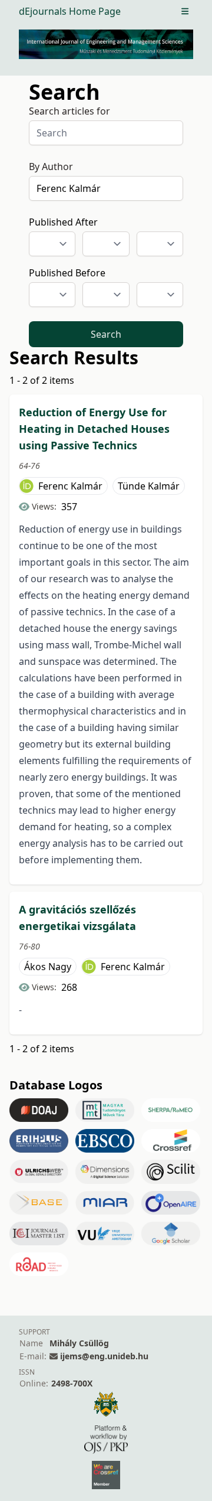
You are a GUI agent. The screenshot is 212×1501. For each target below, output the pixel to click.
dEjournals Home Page (70, 11)
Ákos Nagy (47, 966)
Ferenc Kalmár (70, 485)
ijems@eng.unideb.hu (104, 1356)
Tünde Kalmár (149, 485)
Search (106, 334)
